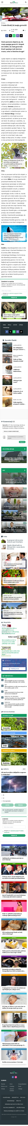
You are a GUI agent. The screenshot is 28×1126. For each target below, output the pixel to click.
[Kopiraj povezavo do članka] (21, 35)
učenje (21, 325)
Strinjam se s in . (12, 294)
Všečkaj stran (15, 668)
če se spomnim (7, 801)
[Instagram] (16, 1077)
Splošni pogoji (21, 1107)
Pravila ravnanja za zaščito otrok (14, 1111)
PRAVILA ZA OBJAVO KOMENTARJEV (11, 431)
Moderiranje (10, 1100)
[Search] (26, 2)
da (3, 795)
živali (9, 325)
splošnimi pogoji (13, 293)
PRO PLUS (22, 1097)
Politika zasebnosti (9, 1107)
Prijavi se (14, 297)
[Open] (3, 2)
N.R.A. (4, 30)
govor (15, 325)
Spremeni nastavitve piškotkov (14, 1104)
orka (4, 325)
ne (3, 798)
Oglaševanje (6, 1097)
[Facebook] (6, 35)
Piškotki (18, 1100)
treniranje (6, 327)
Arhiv (24, 769)
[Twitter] (10, 35)
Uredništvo (15, 1097)
